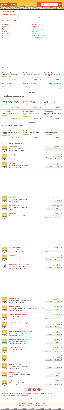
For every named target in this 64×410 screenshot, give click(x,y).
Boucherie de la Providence (28, 74)
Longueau (37, 24)
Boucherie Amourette (30, 101)
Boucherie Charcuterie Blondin (17, 314)
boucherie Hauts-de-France (38, 398)
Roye (35, 31)
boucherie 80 (49, 398)
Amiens (5, 28)
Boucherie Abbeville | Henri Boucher (19, 264)
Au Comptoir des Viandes (52, 83)
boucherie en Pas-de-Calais (22, 395)
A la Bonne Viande (14, 146)
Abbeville (5, 24)
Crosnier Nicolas (49, 101)
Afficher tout (32, 92)
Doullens (5, 31)
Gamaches (6, 35)
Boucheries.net (8, 4)
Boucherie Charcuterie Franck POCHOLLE (20, 331)
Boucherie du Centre (14, 372)
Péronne (36, 28)
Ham (4, 37)
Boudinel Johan (28, 111)
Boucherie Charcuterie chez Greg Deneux (20, 323)
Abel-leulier (12, 163)
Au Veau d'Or (12, 214)
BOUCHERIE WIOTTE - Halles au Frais (30, 84)
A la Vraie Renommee (51, 131)
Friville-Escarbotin (8, 33)
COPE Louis (6, 111)
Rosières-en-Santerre (40, 30)
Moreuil (36, 26)
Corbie (5, 30)
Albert (4, 26)
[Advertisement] (32, 53)
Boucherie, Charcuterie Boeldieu (10, 102)
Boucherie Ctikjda (14, 356)
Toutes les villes (38, 37)
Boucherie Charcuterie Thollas (17, 348)
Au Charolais (6, 83)
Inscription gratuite (43, 405)
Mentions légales (31, 405)
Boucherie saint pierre (30, 131)
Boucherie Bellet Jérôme (15, 306)
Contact (37, 405)
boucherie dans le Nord (53, 393)
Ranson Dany (48, 111)
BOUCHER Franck (13, 256)
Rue (35, 33)
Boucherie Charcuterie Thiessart (10, 74)
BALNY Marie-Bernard (15, 247)
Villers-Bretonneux (39, 35)
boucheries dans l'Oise (7, 395)
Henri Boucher (49, 73)
